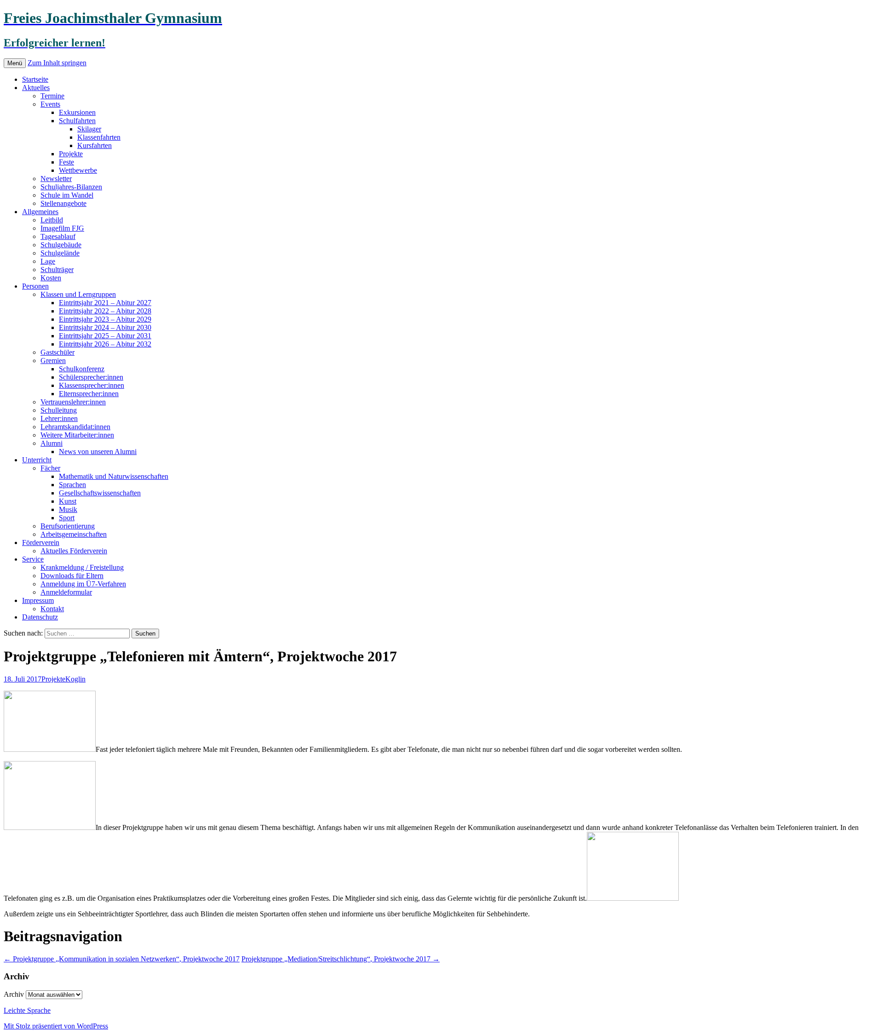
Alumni (51, 443)
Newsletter (56, 178)
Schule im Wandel (66, 195)
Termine (52, 96)
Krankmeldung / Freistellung (82, 567)
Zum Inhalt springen (57, 63)
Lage (47, 261)
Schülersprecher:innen (91, 377)
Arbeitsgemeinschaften (73, 534)
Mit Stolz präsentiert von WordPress (56, 1026)
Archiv (14, 994)
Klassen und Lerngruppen (78, 294)
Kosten (50, 278)
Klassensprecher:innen (91, 385)
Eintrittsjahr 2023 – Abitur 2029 (105, 319)
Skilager (89, 129)
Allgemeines (40, 212)
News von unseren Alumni (98, 451)
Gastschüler (57, 352)
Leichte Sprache (27, 1010)
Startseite (35, 79)
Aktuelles (36, 87)
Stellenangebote (63, 203)
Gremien (53, 360)
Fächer (50, 468)
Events (50, 104)
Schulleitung (58, 410)
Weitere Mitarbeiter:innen (77, 435)
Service (33, 559)
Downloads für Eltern (71, 575)
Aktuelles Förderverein (73, 551)
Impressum (38, 600)
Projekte (71, 154)
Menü (14, 63)
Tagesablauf (57, 236)
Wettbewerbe (78, 170)
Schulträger (57, 269)
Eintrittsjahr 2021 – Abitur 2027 (105, 303)
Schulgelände (60, 253)
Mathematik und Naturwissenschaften (113, 476)
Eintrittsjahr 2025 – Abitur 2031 (105, 336)
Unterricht (37, 460)
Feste (66, 162)
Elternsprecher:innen (89, 394)
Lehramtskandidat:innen (75, 427)
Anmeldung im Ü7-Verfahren (83, 584)
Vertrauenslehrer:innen (73, 402)
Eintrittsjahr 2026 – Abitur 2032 (105, 344)
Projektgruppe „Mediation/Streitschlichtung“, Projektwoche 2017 (340, 959)
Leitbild (51, 220)
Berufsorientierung (67, 526)
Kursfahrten (94, 145)
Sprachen (72, 485)
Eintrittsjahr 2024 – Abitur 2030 (105, 327)
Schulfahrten (77, 121)
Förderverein (40, 542)
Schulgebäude (60, 245)
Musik (68, 509)
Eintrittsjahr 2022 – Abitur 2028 (105, 311)
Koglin (75, 679)
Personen (35, 286)
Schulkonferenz (81, 369)
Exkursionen (77, 112)
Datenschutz (40, 617)
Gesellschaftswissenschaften (100, 493)
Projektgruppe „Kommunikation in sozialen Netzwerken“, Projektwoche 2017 (122, 959)
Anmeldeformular (66, 592)
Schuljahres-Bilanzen (71, 187)
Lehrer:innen (59, 418)
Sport (67, 518)
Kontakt (52, 609)
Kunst (67, 501)
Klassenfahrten (98, 137)
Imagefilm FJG (62, 228)
